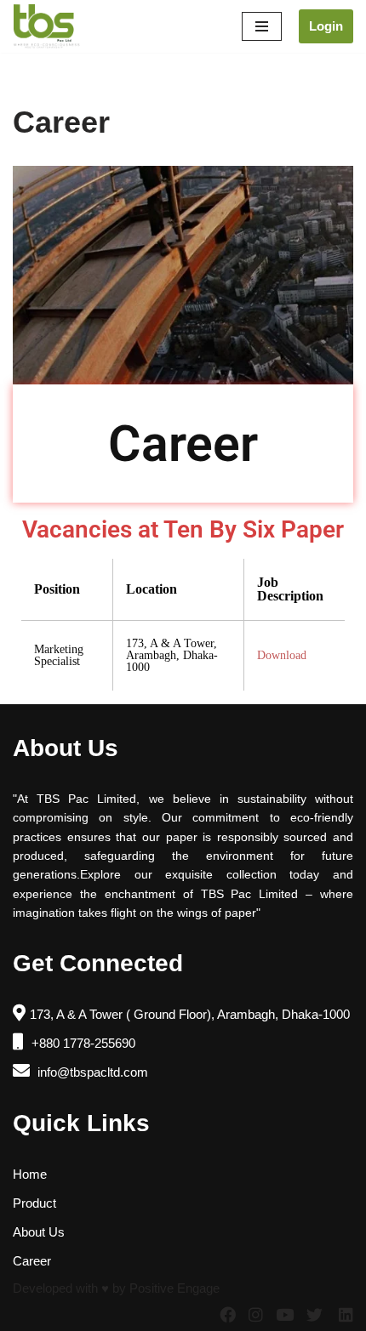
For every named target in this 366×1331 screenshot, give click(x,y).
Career (32, 1261)
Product (34, 1203)
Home (30, 1174)
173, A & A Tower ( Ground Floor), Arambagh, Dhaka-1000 (190, 1014)
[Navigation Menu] (262, 26)
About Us (39, 1232)
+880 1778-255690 (81, 1043)
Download (281, 656)
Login (326, 26)
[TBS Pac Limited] (48, 26)
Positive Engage (174, 1288)
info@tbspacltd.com (91, 1072)
